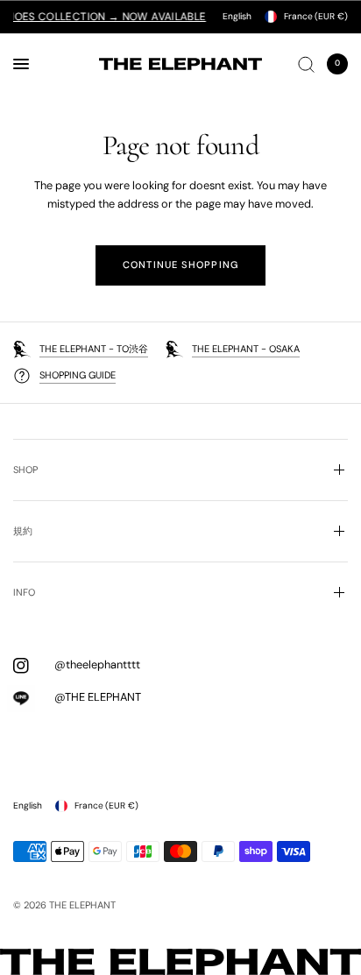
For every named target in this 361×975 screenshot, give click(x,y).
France (316, 16)
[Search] (306, 64)
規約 (22, 531)
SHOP (25, 469)
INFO (24, 592)
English (237, 16)
